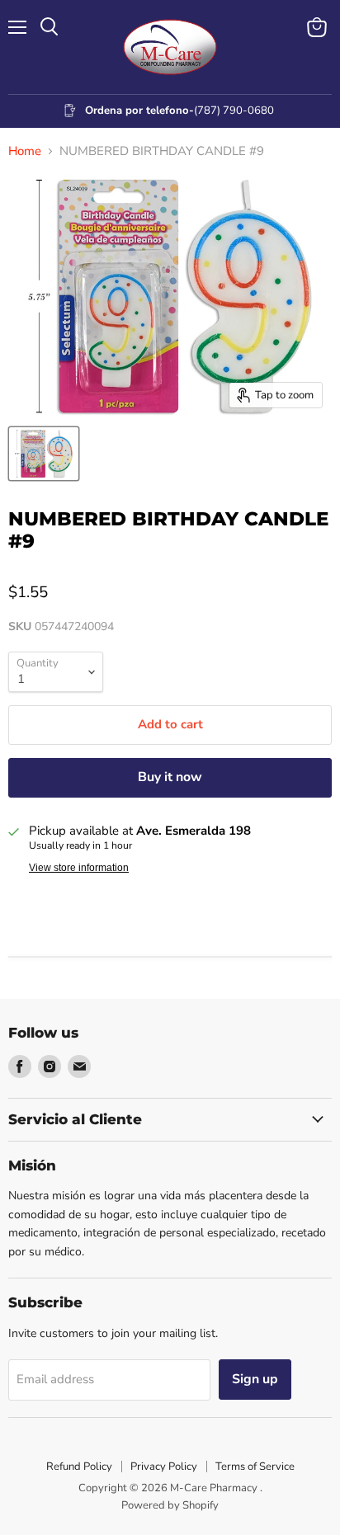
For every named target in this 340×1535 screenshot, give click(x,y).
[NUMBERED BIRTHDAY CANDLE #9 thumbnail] (43, 453)
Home (24, 151)
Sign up (255, 1379)
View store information (79, 867)
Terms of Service (255, 1466)
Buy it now (170, 777)
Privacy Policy (163, 1466)
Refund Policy (79, 1466)
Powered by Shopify (170, 1505)
